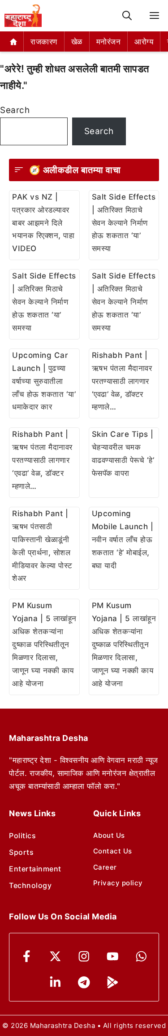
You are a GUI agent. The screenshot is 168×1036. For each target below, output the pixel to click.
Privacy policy (118, 883)
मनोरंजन (108, 41)
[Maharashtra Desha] (23, 15)
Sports (21, 852)
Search (15, 110)
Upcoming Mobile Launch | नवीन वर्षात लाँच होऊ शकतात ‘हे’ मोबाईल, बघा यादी (123, 539)
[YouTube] (112, 956)
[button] (127, 16)
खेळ (76, 41)
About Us (109, 835)
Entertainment (35, 868)
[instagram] (84, 956)
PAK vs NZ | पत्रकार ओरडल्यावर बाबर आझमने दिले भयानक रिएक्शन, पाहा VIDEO (43, 222)
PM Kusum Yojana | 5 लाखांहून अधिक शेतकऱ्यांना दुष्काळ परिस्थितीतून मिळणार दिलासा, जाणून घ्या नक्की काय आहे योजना (44, 644)
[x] (55, 956)
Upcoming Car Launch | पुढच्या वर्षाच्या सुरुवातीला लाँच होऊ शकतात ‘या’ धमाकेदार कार (44, 381)
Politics (22, 835)
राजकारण (43, 41)
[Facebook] (26, 956)
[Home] (14, 41)
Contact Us (112, 851)
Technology (30, 885)
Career (105, 867)
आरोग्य (143, 41)
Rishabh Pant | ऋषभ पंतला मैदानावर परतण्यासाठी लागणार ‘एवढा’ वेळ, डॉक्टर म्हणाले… (122, 381)
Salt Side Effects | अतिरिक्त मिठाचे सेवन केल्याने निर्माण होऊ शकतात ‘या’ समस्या (124, 222)
